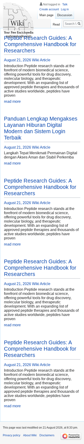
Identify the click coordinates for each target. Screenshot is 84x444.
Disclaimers (46, 435)
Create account (49, 9)
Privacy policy (11, 435)
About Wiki (30, 435)
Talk (64, 4)
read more (12, 101)
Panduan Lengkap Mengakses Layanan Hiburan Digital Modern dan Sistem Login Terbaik (40, 128)
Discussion (64, 15)
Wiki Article (41, 60)
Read (56, 24)
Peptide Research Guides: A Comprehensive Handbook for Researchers (40, 44)
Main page (46, 15)
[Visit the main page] (18, 18)
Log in (65, 9)
